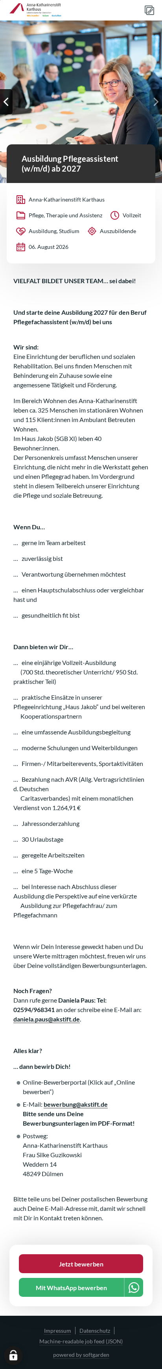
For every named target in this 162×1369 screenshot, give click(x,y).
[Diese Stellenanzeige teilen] (149, 10)
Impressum (57, 1330)
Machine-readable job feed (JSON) (81, 1341)
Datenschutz (94, 1330)
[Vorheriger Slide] (6, 101)
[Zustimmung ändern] (13, 1355)
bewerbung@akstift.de (76, 1104)
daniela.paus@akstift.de (46, 1019)
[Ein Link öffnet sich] (37, 10)
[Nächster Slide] (155, 101)
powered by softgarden (81, 1354)
